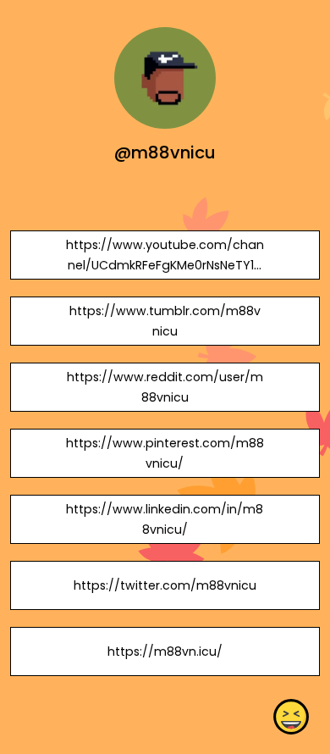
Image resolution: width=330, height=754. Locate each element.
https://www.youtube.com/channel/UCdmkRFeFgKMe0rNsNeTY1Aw (165, 265)
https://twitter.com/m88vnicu (165, 585)
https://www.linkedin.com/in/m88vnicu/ (164, 519)
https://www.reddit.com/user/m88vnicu (165, 387)
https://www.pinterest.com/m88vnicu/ (165, 453)
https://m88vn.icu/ (165, 651)
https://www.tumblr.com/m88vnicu (165, 321)
